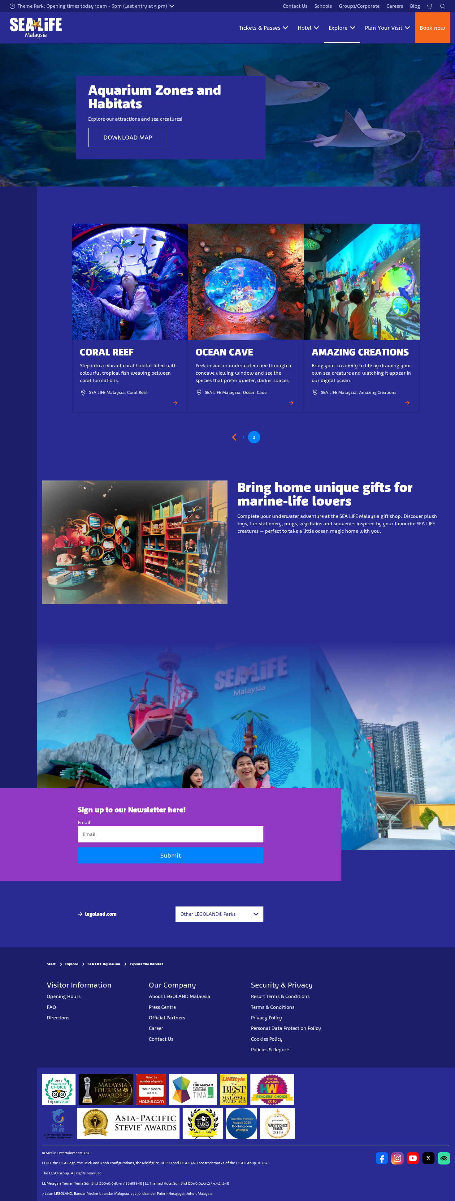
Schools (323, 6)
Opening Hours (63, 996)
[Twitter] (428, 1158)
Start (51, 964)
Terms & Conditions (272, 1007)
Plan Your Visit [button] (383, 27)
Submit (170, 855)
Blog (415, 6)
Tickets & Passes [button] (259, 27)
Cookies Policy (267, 1039)
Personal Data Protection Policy (286, 1028)
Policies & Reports (270, 1049)
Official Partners (167, 1018)
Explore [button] (338, 27)
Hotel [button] (304, 27)
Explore (71, 964)
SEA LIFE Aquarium (104, 964)
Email (84, 822)
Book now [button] (432, 27)
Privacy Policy (266, 1018)
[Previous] (235, 437)
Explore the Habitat (146, 964)
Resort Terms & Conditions (280, 996)
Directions (58, 1018)
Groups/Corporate (359, 6)
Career (156, 1028)
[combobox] (219, 914)
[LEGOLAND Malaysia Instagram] (397, 1158)
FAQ (51, 1007)
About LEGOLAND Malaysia (179, 996)
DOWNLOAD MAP (127, 137)
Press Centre (162, 1007)
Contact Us (295, 6)
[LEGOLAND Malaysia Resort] (382, 1158)
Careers (395, 6)
